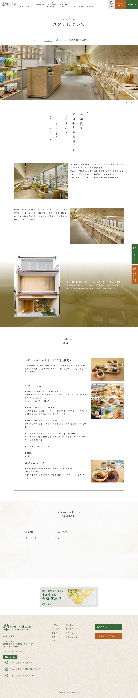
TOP (126, 103)
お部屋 (55, 633)
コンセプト (29, 6)
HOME (21, 6)
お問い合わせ (91, 6)
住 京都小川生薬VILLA (40, 4)
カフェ (55, 640)
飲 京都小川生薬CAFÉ (64, 4)
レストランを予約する (135, 276)
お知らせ (82, 6)
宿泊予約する (135, 256)
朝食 (54, 637)
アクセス (74, 6)
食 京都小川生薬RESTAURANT (52, 4)
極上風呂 (70, 625)
